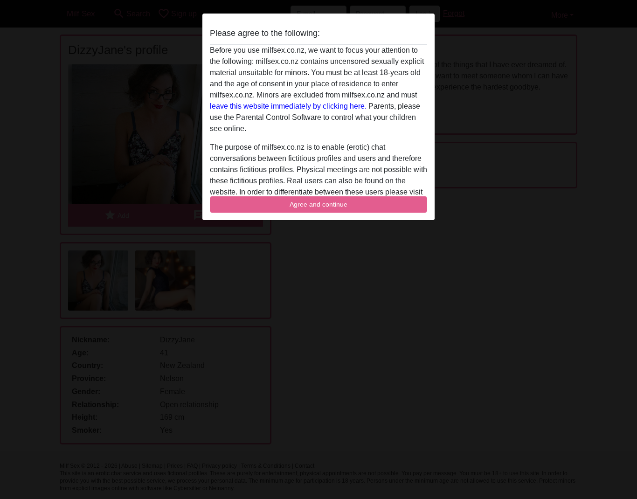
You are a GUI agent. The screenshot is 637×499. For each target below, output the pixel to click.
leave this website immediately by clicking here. (288, 106)
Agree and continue (318, 204)
